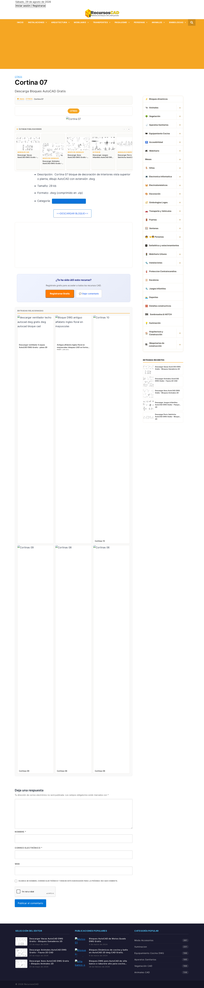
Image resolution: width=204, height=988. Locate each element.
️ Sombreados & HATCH (158, 314)
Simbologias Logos (156, 202)
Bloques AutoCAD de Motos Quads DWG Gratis (107, 939)
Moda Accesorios (143, 940)
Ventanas (151, 228)
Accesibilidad (154, 142)
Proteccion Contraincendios (160, 271)
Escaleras (152, 280)
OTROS (18, 76)
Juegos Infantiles (155, 288)
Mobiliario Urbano (156, 254)
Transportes (100, 22)
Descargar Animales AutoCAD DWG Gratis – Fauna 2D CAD (48, 951)
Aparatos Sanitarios (156, 125)
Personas (139, 22)
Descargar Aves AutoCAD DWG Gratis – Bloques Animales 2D (49, 962)
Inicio (20, 22)
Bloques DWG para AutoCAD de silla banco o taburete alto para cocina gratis (108, 962)
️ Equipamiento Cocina (157, 133)
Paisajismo (121, 22)
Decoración (152, 193)
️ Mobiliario (152, 150)
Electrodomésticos (156, 185)
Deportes (151, 297)
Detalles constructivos (158, 306)
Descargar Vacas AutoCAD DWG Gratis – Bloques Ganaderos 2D (46, 939)
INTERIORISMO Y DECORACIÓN (69, 201)
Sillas (150, 168)
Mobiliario (80, 22)
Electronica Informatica (158, 176)
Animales (157, 22)
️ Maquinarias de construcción (154, 344)
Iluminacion (140, 946)
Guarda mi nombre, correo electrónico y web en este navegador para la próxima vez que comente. (68, 881)
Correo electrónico (28, 848)
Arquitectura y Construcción (154, 333)
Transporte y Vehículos (158, 211)
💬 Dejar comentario (89, 293)
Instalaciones (36, 22)
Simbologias (176, 22)
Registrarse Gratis (60, 293)
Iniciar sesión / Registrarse (30, 5)
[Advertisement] (102, 48)
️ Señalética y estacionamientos (162, 245)
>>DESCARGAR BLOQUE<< (72, 213)
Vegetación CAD (143, 966)
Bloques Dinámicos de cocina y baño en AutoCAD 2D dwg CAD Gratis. (108, 951)
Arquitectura (59, 22)
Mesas (148, 159)
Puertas (151, 219)
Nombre (20, 832)
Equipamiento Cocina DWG (149, 953)
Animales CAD (142, 972)
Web (17, 864)
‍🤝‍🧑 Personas (154, 236)
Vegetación (152, 116)
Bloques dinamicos (156, 99)
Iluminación (153, 323)
